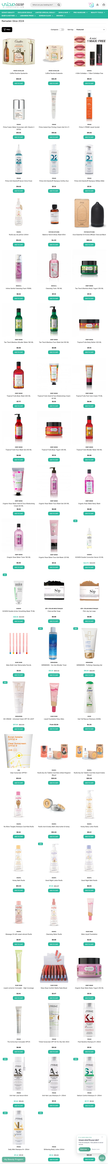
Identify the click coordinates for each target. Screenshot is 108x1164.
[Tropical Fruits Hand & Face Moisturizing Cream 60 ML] (54, 374)
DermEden (53, 662)
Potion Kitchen (54, 232)
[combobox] (46, 4)
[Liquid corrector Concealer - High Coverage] (19, 966)
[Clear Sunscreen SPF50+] (19, 751)
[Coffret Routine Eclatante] (54, 51)
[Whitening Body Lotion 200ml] (54, 1127)
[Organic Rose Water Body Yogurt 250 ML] (89, 966)
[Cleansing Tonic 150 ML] (54, 267)
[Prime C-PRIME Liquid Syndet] (89, 105)
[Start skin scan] (102, 1157)
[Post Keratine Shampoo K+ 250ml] (89, 1020)
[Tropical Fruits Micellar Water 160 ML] (89, 428)
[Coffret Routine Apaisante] (19, 51)
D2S (19, 770)
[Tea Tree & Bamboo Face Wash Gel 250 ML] (54, 320)
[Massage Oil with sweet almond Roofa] (19, 912)
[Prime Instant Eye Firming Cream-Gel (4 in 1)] (54, 105)
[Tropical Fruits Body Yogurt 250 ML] (54, 428)
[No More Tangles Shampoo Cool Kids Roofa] (19, 805)
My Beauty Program (13, 1159)
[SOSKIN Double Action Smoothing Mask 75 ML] (19, 589)
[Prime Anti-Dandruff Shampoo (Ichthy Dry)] (54, 159)
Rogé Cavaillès (19, 70)
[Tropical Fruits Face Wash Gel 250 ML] (19, 428)
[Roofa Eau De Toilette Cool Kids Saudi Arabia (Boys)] (89, 751)
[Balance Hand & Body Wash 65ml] (54, 213)
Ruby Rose (18, 662)
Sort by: (70, 30)
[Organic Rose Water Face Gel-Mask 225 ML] (54, 535)
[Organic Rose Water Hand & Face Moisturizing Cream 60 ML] (19, 482)
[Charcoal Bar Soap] (54, 589)
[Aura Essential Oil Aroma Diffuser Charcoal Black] (89, 213)
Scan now (83, 1149)
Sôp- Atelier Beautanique (54, 608)
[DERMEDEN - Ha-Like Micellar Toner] (54, 643)
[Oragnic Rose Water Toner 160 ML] (19, 535)
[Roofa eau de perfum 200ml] (19, 213)
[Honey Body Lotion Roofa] (89, 805)
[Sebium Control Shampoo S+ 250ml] (89, 1074)
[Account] (97, 5)
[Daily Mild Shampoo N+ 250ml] (19, 1127)
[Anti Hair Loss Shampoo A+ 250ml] (54, 1074)
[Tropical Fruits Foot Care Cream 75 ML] (89, 374)
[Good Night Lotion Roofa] (54, 858)
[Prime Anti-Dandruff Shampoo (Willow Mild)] (89, 159)
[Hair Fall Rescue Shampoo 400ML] (89, 697)
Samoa (89, 70)
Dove (89, 716)
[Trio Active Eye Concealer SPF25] (19, 1020)
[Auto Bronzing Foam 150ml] (89, 1127)
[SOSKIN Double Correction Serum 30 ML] (89, 535)
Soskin (89, 554)
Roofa (19, 232)
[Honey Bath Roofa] (19, 858)
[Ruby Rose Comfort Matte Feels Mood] (54, 966)
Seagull (19, 286)
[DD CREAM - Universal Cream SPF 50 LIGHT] (19, 697)
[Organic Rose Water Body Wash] (89, 482)
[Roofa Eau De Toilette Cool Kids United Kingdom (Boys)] (54, 751)
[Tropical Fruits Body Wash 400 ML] (19, 374)
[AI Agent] (91, 4)
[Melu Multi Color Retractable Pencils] (19, 643)
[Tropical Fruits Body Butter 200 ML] (89, 320)
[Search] (58, 5)
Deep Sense (89, 286)
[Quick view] (32, 39)
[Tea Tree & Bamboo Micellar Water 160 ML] (19, 320)
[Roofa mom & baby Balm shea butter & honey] (54, 805)
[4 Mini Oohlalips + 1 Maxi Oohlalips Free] (89, 51)
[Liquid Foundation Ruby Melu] (54, 697)
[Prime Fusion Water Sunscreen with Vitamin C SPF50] (19, 105)
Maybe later (96, 1149)
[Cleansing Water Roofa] (54, 912)
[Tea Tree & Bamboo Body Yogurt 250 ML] (89, 267)
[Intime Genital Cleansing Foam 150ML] (19, 267)
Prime (19, 124)
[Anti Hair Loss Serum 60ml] (19, 1074)
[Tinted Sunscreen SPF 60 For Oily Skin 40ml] (54, 1020)
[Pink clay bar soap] (89, 589)
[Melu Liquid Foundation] (89, 912)
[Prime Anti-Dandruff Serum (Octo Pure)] (19, 159)
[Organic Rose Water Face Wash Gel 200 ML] (54, 482)
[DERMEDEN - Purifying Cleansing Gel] (89, 643)
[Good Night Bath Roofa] (89, 858)
